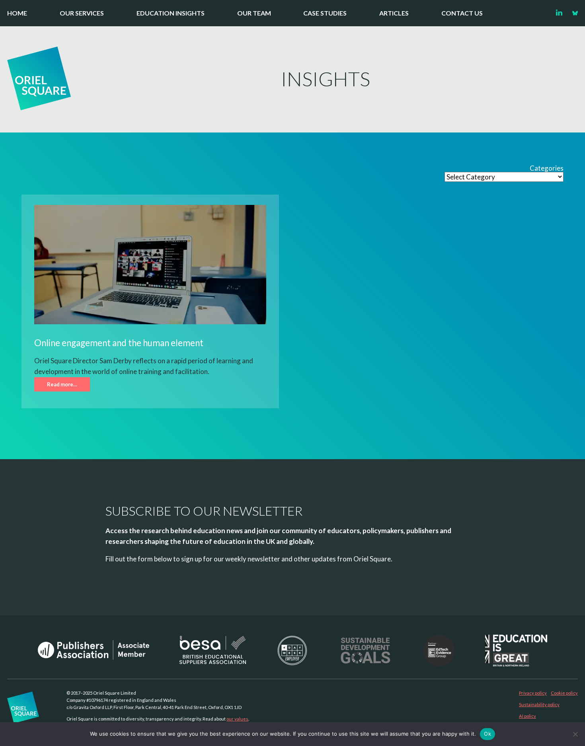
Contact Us (462, 13)
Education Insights (170, 13)
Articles (394, 13)
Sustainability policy (539, 704)
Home (17, 13)
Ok (487, 733)
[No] (575, 734)
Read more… (62, 384)
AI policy (527, 716)
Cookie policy (564, 692)
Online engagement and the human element (118, 342)
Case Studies (325, 13)
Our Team (254, 13)
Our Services (82, 13)
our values (237, 718)
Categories (547, 168)
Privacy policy (533, 692)
